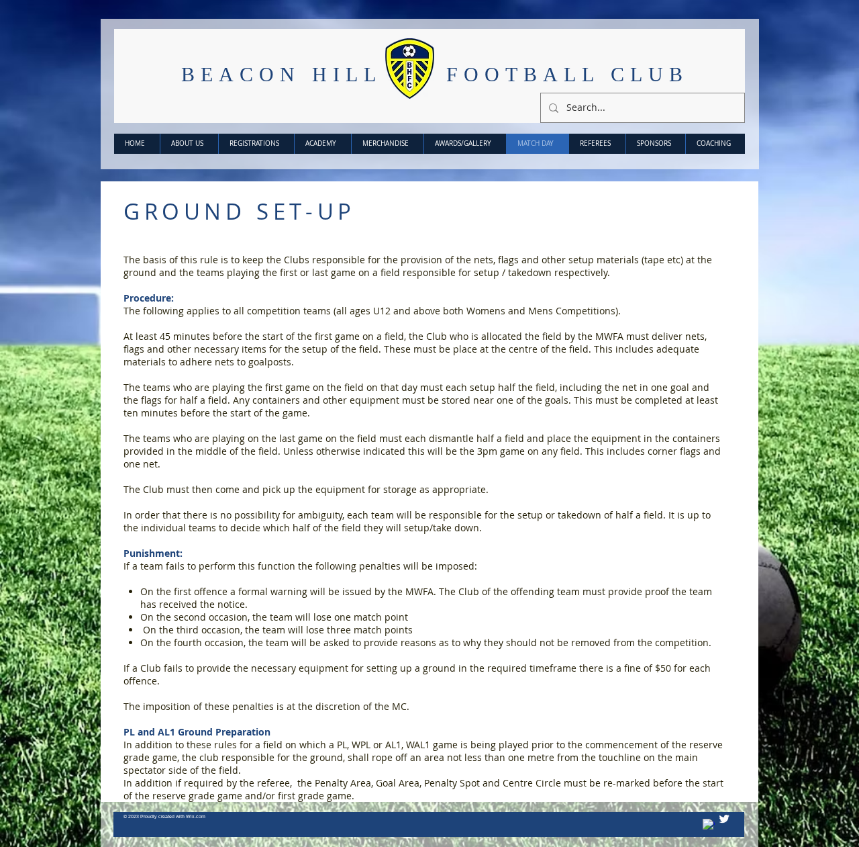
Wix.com (195, 816)
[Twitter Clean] (724, 819)
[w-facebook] (709, 825)
